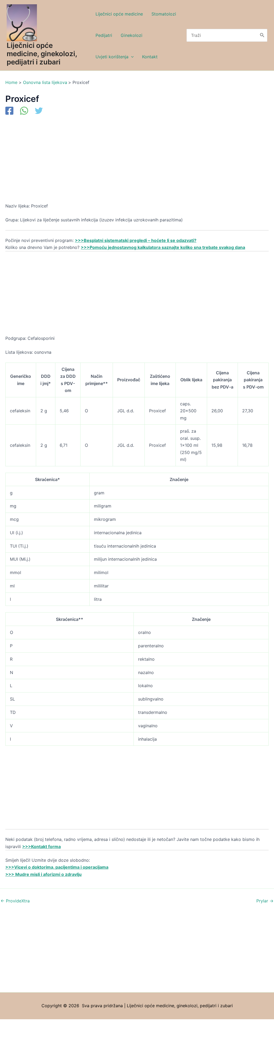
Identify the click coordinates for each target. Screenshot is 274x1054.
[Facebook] (9, 111)
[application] (131, 56)
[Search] (262, 35)
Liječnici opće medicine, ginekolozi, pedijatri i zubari (42, 53)
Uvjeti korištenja (112, 56)
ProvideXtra (15, 901)
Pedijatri (104, 35)
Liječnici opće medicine (119, 14)
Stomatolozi (163, 14)
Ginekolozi (131, 35)
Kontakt (150, 56)
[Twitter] (39, 111)
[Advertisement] (137, 162)
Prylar (264, 901)
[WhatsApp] (24, 111)
